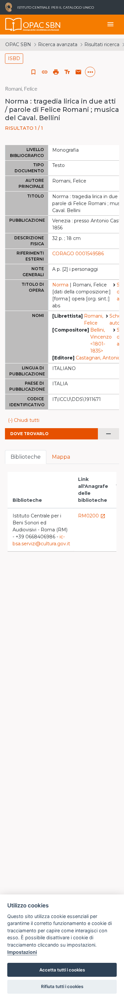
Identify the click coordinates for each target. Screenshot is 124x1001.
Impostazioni (22, 952)
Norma (60, 285)
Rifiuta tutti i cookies (62, 986)
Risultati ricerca (101, 44)
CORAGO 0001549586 (78, 254)
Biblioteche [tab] (26, 457)
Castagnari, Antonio (98, 358)
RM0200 (91, 516)
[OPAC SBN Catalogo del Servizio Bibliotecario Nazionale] (13, 25)
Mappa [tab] (61, 457)
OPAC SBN (18, 44)
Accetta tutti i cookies (62, 969)
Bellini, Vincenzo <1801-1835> (101, 340)
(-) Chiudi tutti (23, 420)
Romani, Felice (93, 319)
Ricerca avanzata (57, 44)
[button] (45, 72)
